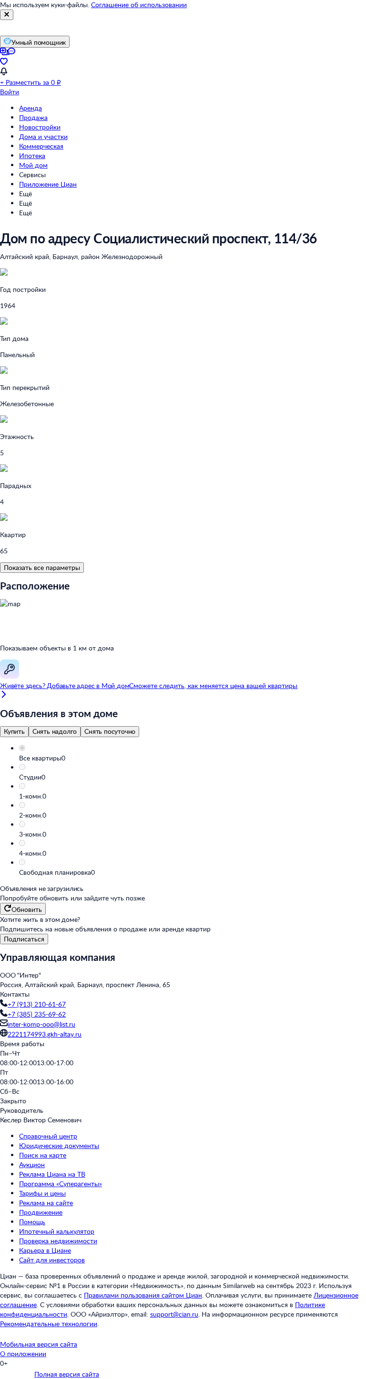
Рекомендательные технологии (48, 1323)
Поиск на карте (42, 1154)
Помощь (32, 1221)
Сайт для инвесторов (52, 1259)
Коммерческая (41, 145)
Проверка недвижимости (58, 1240)
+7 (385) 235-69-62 (37, 1014)
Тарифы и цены (42, 1193)
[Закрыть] (6, 15)
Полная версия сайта (66, 1374)
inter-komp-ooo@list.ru (41, 1024)
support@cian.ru (174, 1314)
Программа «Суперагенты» (60, 1183)
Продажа (33, 117)
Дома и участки (43, 136)
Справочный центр (48, 1135)
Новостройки (40, 126)
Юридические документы (59, 1145)
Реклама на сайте (46, 1202)
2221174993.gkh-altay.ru (44, 1034)
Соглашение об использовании (139, 4)
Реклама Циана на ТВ (52, 1174)
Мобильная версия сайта (38, 1344)
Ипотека (32, 155)
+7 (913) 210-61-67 (37, 1004)
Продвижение (40, 1212)
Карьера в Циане (45, 1250)
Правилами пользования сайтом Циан (143, 1294)
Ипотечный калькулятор (56, 1231)
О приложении (23, 1353)
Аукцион (32, 1164)
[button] (192, 758)
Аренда (30, 107)
